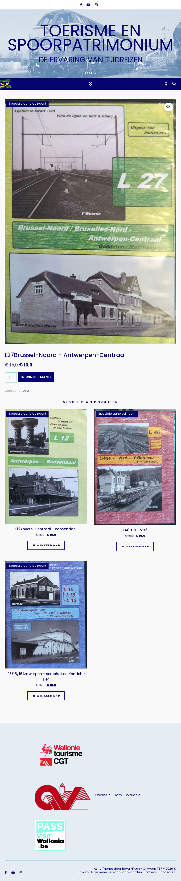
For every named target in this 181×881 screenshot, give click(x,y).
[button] (168, 107)
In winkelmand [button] (46, 545)
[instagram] (96, 4)
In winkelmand (36, 377)
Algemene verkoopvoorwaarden (116, 872)
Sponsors (166, 872)
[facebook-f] (81, 4)
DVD (26, 390)
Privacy (83, 872)
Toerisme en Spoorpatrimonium (90, 38)
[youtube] (88, 4)
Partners (150, 872)
